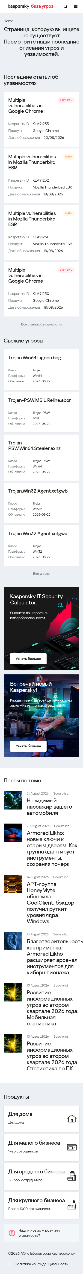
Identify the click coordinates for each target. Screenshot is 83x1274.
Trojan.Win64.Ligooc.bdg (34, 357)
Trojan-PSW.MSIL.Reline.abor (39, 400)
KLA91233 (41, 124)
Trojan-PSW (41, 413)
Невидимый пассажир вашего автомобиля (49, 806)
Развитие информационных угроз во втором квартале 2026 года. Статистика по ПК (52, 1056)
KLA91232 (41, 180)
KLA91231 (40, 237)
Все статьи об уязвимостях (41, 324)
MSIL (36, 418)
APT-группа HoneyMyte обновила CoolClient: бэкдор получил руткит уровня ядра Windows (50, 903)
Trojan (37, 370)
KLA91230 (41, 293)
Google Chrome (46, 130)
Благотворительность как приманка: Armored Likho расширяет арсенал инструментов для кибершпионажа (55, 957)
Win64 (37, 375)
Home (8, 21)
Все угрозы (41, 573)
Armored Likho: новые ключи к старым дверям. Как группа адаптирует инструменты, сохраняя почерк (52, 848)
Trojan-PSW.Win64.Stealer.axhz (34, 445)
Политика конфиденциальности (41, 1264)
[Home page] (31, 6)
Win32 (37, 509)
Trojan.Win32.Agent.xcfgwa (37, 533)
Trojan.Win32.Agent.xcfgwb (38, 491)
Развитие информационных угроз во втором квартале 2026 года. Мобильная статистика (52, 1008)
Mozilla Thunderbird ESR (52, 187)
